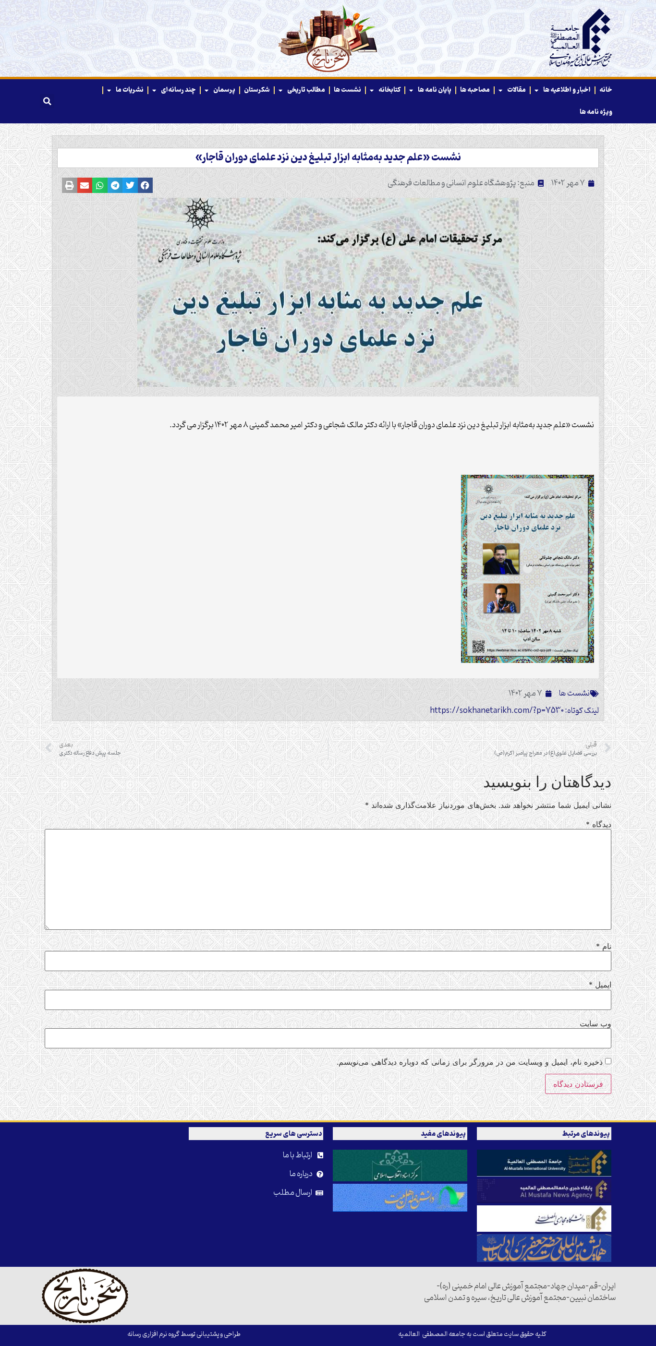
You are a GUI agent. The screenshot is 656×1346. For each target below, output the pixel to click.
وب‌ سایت (595, 1023)
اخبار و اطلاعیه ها (567, 90)
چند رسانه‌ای (178, 90)
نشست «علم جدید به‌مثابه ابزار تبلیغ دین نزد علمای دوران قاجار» (328, 158)
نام (603, 946)
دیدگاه (598, 824)
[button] (47, 101)
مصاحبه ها (475, 90)
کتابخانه (389, 90)
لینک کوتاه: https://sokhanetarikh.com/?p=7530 (514, 711)
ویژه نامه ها (596, 112)
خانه (605, 90)
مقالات (516, 90)
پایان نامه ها (434, 90)
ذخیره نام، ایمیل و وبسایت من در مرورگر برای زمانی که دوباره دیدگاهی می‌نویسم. (470, 1062)
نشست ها (347, 90)
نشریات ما (130, 90)
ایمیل (600, 984)
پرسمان (224, 90)
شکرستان (257, 90)
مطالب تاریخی (306, 90)
